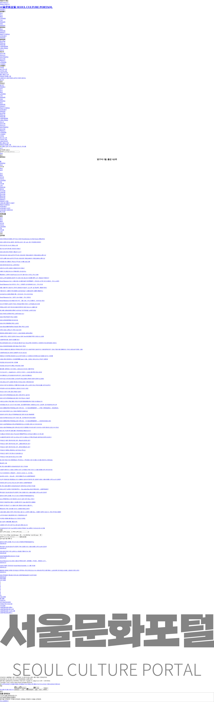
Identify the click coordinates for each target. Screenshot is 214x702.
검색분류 (2, 150)
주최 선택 (16, 531)
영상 (1, 29)
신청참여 (2, 64)
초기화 (24, 536)
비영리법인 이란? (5, 208)
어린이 (2, 178)
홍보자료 (2, 196)
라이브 (2, 177)
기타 (1, 20)
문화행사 (2, 9)
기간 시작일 (6, 535)
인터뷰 (2, 183)
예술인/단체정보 (5, 34)
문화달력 (2, 22)
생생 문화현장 (4, 57)
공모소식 (2, 55)
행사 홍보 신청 (4, 74)
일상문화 (2, 41)
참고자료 (2, 211)
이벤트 (2, 67)
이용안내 (2, 600)
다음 (1, 530)
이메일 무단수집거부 (6, 604)
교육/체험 (3, 18)
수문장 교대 (3, 71)
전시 (1, 15)
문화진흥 (2, 44)
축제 (1, 16)
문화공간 (2, 32)
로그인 (2, 79)
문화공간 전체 (4, 201)
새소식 (2, 50)
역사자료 (2, 194)
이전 (1, 233)
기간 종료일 (26, 535)
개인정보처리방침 (5, 602)
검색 (1, 153)
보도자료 (2, 58)
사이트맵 (2, 605)
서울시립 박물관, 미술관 (7, 203)
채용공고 (2, 60)
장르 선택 (3, 531)
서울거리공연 (4, 72)
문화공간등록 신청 (5, 76)
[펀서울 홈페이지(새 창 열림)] (13, 146)
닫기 (1, 148)
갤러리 (2, 189)
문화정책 (2, 37)
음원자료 (2, 197)
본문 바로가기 (4, 2)
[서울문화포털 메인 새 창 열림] (107, 675)
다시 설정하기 (4, 701)
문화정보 (2, 25)
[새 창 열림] (30, 684)
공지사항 (2, 53)
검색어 (2, 151)
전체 (1, 23)
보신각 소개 (3, 69)
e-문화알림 (3, 62)
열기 (7, 697)
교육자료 (2, 192)
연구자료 (2, 190)
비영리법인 (3, 36)
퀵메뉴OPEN (45, 689)
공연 (1, 13)
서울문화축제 (4, 46)
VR (1, 182)
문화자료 (2, 30)
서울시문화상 (4, 48)
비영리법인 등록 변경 (6, 210)
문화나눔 (2, 43)
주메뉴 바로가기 (5, 4)
